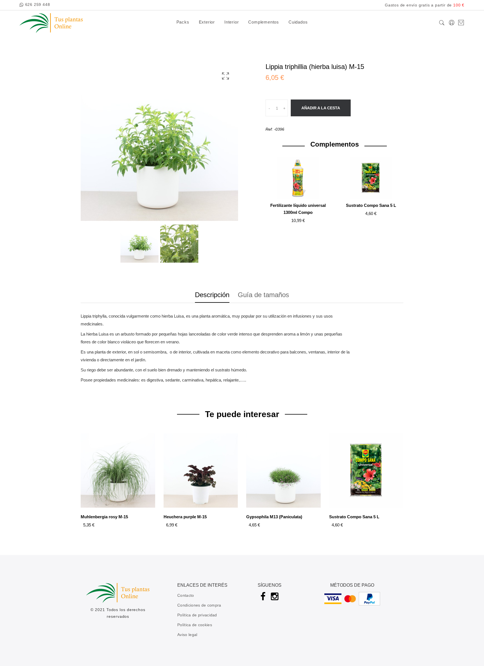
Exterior (207, 22)
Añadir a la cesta (320, 108)
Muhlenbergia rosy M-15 (104, 516)
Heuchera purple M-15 (185, 516)
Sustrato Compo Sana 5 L (371, 205)
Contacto (185, 595)
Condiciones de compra (199, 605)
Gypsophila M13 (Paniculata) (274, 516)
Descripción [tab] (212, 295)
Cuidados (298, 22)
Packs (182, 22)
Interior (231, 22)
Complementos (263, 22)
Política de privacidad (197, 615)
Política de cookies (194, 625)
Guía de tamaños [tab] (263, 295)
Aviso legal (187, 634)
